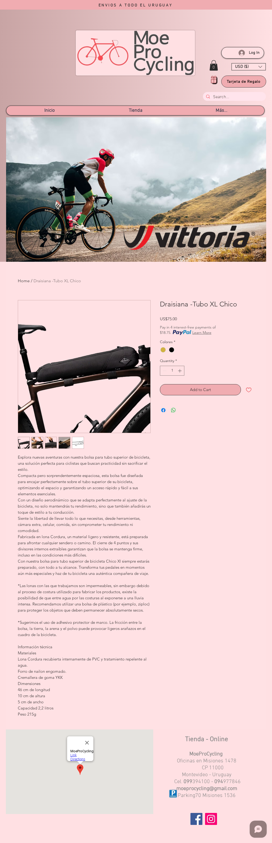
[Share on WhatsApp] (173, 410)
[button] (213, 65)
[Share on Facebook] (163, 410)
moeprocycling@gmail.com (206, 789)
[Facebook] (196, 819)
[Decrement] (164, 370)
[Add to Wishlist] (248, 390)
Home (24, 280)
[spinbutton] (172, 370)
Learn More (201, 332)
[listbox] (248, 66)
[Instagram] (211, 819)
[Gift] (213, 79)
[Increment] (180, 370)
